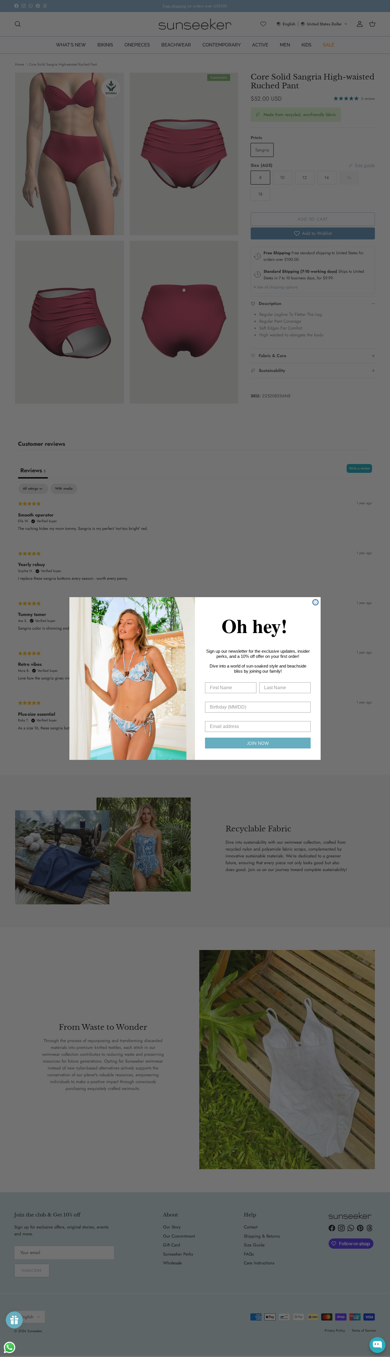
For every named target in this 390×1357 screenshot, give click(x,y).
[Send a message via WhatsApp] (9, 1347)
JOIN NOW (258, 743)
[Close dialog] (315, 602)
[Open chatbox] (377, 1345)
